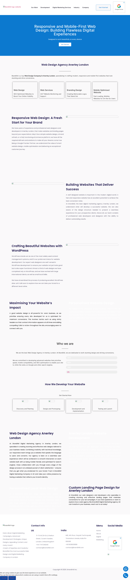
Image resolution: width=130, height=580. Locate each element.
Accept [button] (4, 578)
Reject (12, 578)
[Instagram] (121, 532)
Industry (76, 7)
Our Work (34, 7)
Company (85, 7)
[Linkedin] (110, 532)
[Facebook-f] (116, 532)
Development (45, 7)
